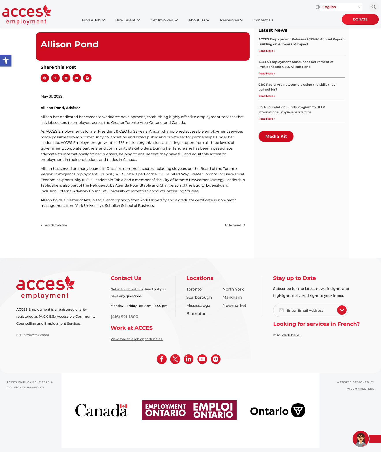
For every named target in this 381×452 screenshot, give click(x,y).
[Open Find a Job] (103, 20)
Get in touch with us (127, 289)
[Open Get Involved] (176, 20)
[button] (5, 61)
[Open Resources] (241, 20)
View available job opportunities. (137, 339)
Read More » (266, 50)
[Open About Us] (208, 20)
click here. (291, 335)
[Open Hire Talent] (138, 20)
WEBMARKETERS (360, 388)
